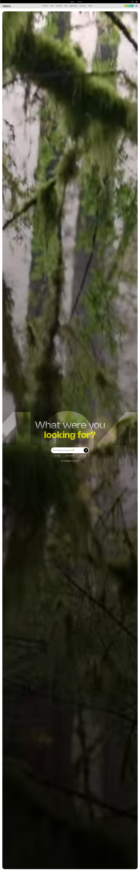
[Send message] (86, 450)
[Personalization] (136, 6)
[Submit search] (132, 2)
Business (80, 1)
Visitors (72, 1)
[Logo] (6, 6)
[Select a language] (136, 2)
